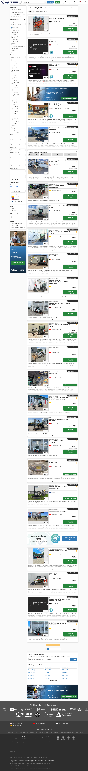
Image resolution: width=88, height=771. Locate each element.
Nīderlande (17, 198)
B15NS (16, 90)
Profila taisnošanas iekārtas (21, 732)
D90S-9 (16, 108)
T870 (15, 80)
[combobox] (18, 191)
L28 (15, 128)
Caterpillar (15, 39)
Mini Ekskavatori (45, 154)
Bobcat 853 (65, 667)
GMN (14, 52)
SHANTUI (15, 32)
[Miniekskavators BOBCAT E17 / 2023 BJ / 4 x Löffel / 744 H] (38, 330)
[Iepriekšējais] (29, 24)
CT (13, 130)
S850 (15, 102)
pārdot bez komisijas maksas (18, 263)
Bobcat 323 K (31, 672)
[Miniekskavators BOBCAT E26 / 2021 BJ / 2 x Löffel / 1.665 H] (38, 237)
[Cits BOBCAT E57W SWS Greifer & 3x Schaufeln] (38, 424)
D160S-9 (16, 110)
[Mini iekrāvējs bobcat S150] (38, 467)
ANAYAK (14, 34)
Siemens (15, 29)
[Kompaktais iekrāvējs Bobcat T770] (38, 354)
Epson (14, 43)
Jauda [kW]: (13, 147)
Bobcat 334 (31, 678)
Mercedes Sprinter (9, 732)
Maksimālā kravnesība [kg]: (16, 163)
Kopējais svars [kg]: (14, 152)
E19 (15, 69)
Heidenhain (15, 30)
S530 (15, 101)
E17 (15, 61)
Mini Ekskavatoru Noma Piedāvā (73, 154)
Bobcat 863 (65, 670)
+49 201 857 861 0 (40, 723)
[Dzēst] (45, 2)
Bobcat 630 (48, 670)
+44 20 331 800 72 (17, 723)
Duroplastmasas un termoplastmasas (69, 732)
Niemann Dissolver (43, 732)
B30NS (16, 87)
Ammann (15, 36)
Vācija (16, 196)
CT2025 (16, 132)
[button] (85, 2)
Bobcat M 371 (65, 678)
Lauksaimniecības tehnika (18, 14)
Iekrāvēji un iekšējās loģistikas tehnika (17, 10)
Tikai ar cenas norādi (17, 139)
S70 (15, 97)
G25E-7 (16, 120)
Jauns (14, 208)
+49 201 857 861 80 (63, 723)
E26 (15, 63)
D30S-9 (16, 113)
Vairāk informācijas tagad (70, 538)
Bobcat (15, 27)
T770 (15, 77)
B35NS (16, 89)
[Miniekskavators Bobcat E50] (38, 261)
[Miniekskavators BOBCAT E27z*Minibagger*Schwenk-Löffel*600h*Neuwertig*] (38, 402)
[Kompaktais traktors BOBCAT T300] (38, 378)
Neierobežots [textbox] (16, 191)
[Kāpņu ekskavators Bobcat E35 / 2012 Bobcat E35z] (38, 212)
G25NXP (16, 121)
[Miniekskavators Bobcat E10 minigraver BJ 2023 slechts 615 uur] (38, 492)
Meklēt (51, 2)
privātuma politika (38, 768)
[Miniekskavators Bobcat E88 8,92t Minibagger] (38, 516)
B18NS (16, 92)
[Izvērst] (53, 36)
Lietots (14, 210)
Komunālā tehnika (17, 16)
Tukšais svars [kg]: (14, 157)
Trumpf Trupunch (54, 732)
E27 (15, 65)
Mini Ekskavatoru (57, 154)
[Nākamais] (47, 24)
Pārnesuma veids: (14, 174)
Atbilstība (72, 8)
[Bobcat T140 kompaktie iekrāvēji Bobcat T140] (38, 166)
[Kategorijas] (20, 2)
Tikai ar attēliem (17, 223)
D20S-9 (16, 111)
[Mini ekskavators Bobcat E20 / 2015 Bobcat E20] (38, 134)
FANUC (14, 45)
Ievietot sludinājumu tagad (68, 98)
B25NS (16, 85)
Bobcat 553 (48, 667)
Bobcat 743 (48, 678)
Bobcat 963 (65, 675)
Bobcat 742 (48, 675)
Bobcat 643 (48, 672)
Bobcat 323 (31, 667)
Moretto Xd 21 (33, 732)
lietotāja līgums (46, 768)
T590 (15, 75)
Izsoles (14, 217)
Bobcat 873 (65, 672)
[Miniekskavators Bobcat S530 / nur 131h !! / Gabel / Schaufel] (38, 308)
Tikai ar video (16, 225)
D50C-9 (16, 106)
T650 (15, 79)
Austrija (16, 199)
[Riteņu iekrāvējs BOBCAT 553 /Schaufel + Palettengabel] (38, 191)
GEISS (14, 50)
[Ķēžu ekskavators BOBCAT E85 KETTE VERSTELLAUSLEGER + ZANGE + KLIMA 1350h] (38, 285)
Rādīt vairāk (53, 680)
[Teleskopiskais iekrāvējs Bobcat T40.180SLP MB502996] (38, 556)
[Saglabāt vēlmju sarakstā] (76, 19)
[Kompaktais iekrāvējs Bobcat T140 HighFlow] (38, 110)
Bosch (14, 37)
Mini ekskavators (33, 154)
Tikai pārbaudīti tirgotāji (18, 227)
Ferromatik (15, 48)
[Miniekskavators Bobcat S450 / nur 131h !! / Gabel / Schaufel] (38, 446)
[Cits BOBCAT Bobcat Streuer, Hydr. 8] (38, 23)
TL (13, 125)
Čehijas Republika (19, 201)
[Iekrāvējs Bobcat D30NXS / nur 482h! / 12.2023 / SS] (38, 628)
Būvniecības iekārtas (17, 12)
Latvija (14, 186)
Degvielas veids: (14, 168)
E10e (15, 67)
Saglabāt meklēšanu (53, 645)
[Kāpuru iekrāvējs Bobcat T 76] (38, 580)
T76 (15, 73)
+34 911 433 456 (17, 726)
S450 (15, 99)
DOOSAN (15, 41)
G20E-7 (16, 118)
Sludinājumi (16, 216)
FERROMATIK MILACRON (18, 46)
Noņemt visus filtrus (42, 11)
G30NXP (16, 123)
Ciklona (81, 732)
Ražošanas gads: (14, 142)
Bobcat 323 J (31, 670)
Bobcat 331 (31, 675)
